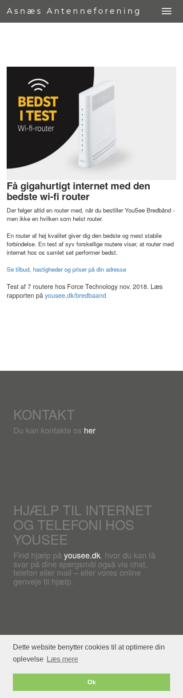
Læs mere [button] (62, 659)
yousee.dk (82, 555)
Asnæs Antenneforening (74, 11)
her (89, 430)
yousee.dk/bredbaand (75, 295)
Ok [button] (92, 682)
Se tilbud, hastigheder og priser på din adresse (66, 269)
